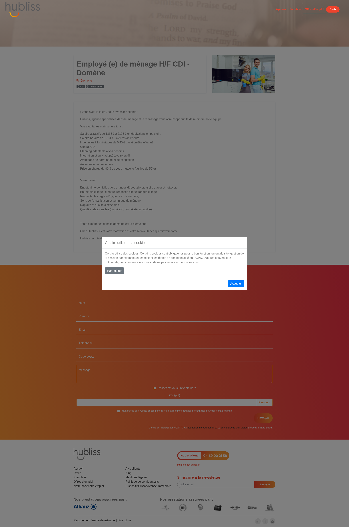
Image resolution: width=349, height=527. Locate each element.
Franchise (295, 9)
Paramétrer (114, 270)
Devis (333, 9)
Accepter (236, 283)
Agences (281, 9)
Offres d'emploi (314, 9)
